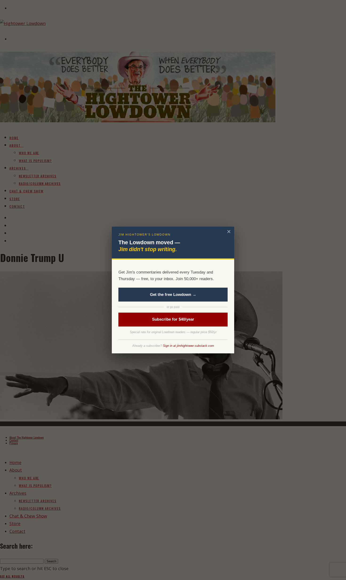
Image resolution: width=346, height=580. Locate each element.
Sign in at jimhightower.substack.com (188, 345)
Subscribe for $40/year (173, 319)
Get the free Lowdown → (173, 294)
